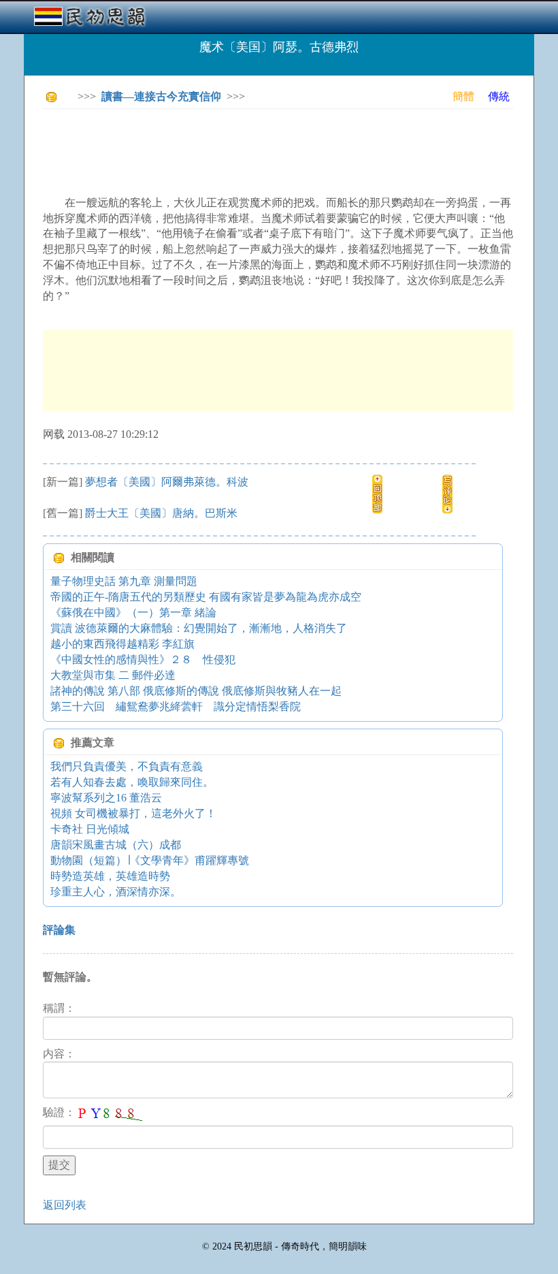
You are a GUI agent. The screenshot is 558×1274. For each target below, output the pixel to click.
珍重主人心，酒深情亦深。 (115, 891)
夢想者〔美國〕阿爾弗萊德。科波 (166, 482)
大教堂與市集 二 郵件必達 (113, 675)
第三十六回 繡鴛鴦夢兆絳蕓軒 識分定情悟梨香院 (175, 706)
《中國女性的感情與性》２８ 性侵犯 (142, 659)
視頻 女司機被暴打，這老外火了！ (133, 813)
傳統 (499, 96)
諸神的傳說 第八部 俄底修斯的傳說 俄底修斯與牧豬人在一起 (196, 691)
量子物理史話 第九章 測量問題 (123, 581)
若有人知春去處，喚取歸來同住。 (132, 782)
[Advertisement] (290, 149)
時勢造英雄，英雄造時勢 (110, 876)
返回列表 (64, 1205)
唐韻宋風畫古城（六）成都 (115, 844)
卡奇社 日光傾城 (89, 829)
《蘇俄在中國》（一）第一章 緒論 (133, 612)
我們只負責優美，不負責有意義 (126, 766)
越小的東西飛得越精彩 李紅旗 (122, 644)
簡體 (463, 96)
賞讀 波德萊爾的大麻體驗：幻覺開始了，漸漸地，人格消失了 (198, 628)
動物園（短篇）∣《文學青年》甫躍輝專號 (149, 860)
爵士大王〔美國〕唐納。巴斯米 (161, 513)
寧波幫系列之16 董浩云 (106, 797)
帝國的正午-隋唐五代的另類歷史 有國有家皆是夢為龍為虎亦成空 (205, 597)
